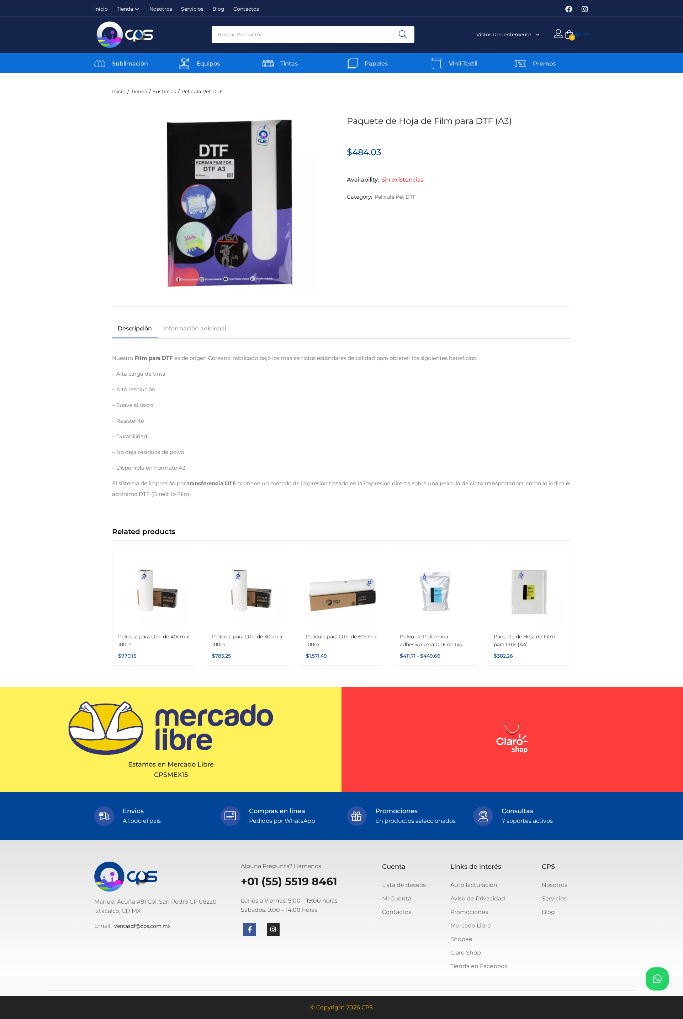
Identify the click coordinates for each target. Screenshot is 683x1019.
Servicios (192, 9)
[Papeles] (352, 63)
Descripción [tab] (135, 328)
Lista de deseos (404, 885)
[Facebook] (569, 9)
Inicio (101, 9)
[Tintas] (268, 63)
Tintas (289, 63)
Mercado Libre (470, 925)
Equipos (208, 63)
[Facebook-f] (249, 929)
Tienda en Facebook (479, 966)
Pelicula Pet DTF (202, 91)
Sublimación (130, 63)
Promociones (469, 912)
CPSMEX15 (171, 775)
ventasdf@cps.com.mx (142, 926)
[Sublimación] (99, 63)
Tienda (125, 9)
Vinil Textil (463, 63)
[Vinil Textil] (436, 63)
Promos (544, 63)
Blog (218, 9)
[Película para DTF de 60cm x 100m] (341, 590)
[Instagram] (585, 9)
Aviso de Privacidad (477, 898)
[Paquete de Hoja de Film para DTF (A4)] (529, 590)
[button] (577, 34)
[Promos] (520, 63)
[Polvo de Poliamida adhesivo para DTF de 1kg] (435, 590)
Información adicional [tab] (194, 328)
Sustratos (164, 91)
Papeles (376, 63)
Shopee (461, 939)
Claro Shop (465, 952)
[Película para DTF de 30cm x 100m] (247, 590)
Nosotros (160, 9)
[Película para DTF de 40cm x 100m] (153, 590)
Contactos (246, 9)
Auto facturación (473, 885)
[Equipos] (184, 63)
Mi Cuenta (396, 898)
